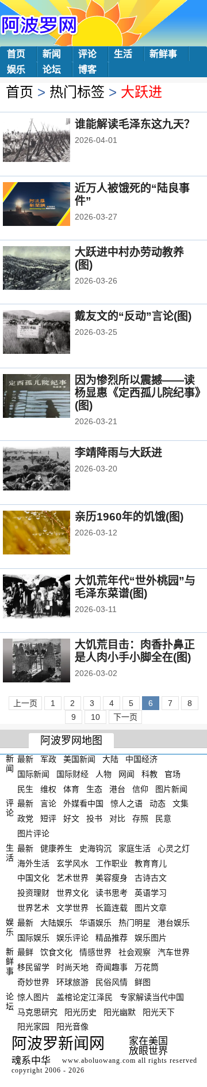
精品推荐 (111, 937)
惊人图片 (33, 997)
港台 (117, 788)
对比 (117, 818)
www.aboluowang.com (99, 1060)
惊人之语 (126, 803)
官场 (172, 774)
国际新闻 (33, 774)
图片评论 (33, 833)
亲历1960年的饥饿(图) (129, 517)
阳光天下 (159, 1011)
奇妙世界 (33, 982)
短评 (48, 818)
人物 (103, 774)
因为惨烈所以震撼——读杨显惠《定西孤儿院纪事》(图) (138, 393)
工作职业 (111, 862)
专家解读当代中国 (152, 997)
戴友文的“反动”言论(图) (133, 316)
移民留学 (33, 967)
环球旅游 (72, 982)
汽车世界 (174, 952)
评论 (87, 54)
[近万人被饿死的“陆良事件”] (52, 205)
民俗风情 (111, 982)
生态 (94, 788)
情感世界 (95, 952)
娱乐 (16, 69)
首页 (16, 54)
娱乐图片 (151, 937)
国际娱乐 (33, 937)
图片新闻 (171, 788)
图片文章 (151, 907)
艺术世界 (72, 877)
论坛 (52, 69)
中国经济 (141, 759)
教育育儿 (151, 862)
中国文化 (33, 877)
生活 (123, 54)
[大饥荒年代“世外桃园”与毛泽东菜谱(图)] (52, 598)
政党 (25, 818)
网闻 (126, 774)
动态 (158, 803)
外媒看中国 (83, 803)
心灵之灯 (174, 848)
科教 (149, 774)
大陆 (110, 759)
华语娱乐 (95, 922)
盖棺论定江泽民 (84, 997)
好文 (71, 818)
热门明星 (134, 922)
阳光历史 (80, 1011)
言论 (48, 803)
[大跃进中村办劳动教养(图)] (52, 269)
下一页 (125, 717)
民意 (163, 818)
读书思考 (111, 892)
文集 (180, 803)
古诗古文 (151, 877)
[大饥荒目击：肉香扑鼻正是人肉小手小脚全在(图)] (52, 662)
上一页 (25, 703)
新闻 (52, 54)
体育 (71, 788)
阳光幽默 (119, 1011)
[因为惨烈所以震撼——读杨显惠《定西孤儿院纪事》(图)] (52, 397)
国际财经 (72, 774)
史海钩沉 (95, 848)
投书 (94, 818)
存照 (140, 818)
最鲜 (25, 952)
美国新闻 (79, 759)
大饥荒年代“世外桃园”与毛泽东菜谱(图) (135, 587)
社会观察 (134, 952)
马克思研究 (37, 1011)
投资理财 (33, 892)
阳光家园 (33, 1026)
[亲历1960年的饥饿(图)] (52, 534)
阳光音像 (72, 1026)
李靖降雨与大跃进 (118, 453)
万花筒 (147, 967)
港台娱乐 (174, 922)
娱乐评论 (72, 937)
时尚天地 (72, 967)
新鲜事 (163, 54)
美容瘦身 (111, 877)
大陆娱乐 (56, 922)
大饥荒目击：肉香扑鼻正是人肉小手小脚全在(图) (135, 651)
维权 (48, 788)
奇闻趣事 (111, 967)
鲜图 (143, 982)
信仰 (140, 788)
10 (95, 717)
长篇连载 (111, 907)
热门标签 (77, 92)
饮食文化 (56, 952)
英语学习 (151, 892)
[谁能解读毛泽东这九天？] (52, 141)
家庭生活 (134, 848)
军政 (48, 759)
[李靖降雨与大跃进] (52, 470)
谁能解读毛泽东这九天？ (135, 124)
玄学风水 (72, 862)
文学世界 (72, 907)
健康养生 (56, 848)
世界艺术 (33, 907)
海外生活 (33, 862)
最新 (25, 759)
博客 (87, 69)
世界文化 (72, 892)
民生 (25, 788)
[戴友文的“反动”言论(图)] (52, 333)
